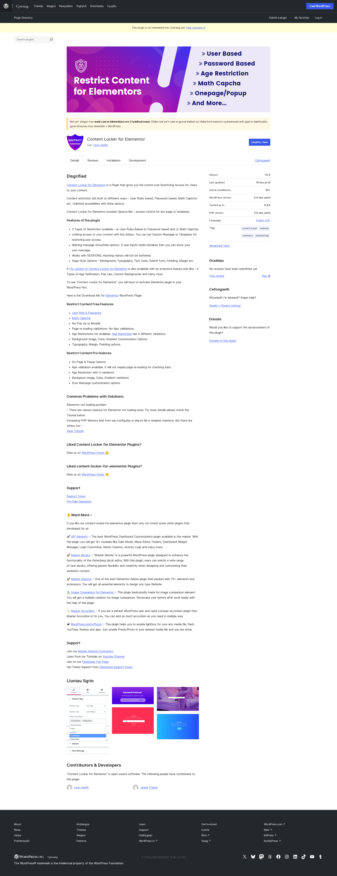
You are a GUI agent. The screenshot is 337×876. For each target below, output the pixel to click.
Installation (114, 160)
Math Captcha (81, 318)
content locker (249, 228)
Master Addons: (81, 579)
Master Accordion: (83, 611)
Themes (81, 829)
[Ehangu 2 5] (149, 691)
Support (143, 829)
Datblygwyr (145, 835)
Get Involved (209, 824)
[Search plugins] (51, 39)
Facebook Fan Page (95, 661)
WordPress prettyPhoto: (86, 624)
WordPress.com (274, 824)
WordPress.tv (148, 840)
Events (205, 829)
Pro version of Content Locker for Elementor (98, 269)
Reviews (92, 160)
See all (266, 276)
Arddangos (83, 824)
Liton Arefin (100, 145)
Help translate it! (195, 27)
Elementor (111, 295)
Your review (216, 276)
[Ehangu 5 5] (194, 718)
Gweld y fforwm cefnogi (225, 305)
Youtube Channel (113, 656)
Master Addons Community (95, 651)
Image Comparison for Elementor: (92, 592)
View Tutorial (75, 431)
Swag (206, 840)
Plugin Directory (23, 17)
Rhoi (205, 835)
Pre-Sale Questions (79, 501)
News (17, 829)
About (17, 824)
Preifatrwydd (21, 840)
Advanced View (219, 245)
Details (74, 160)
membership (262, 235)
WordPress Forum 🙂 (95, 452)
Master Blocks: (81, 555)
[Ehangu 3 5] (149, 712)
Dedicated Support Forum (116, 667)
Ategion (81, 835)
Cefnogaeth (262, 160)
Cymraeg (53, 857)
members (248, 235)
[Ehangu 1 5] (104, 691)
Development (137, 160)
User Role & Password (86, 313)
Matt (268, 829)
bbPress (270, 835)
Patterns (81, 840)
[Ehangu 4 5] (194, 691)
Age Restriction (122, 334)
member (264, 228)
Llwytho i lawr (259, 142)
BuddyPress (272, 840)
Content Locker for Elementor (86, 185)
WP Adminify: (79, 536)
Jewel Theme (149, 787)
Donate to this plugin (222, 340)
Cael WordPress (320, 6)
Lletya (17, 835)
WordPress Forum (93, 474)
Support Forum (76, 496)
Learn (142, 824)
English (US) (263, 220)
